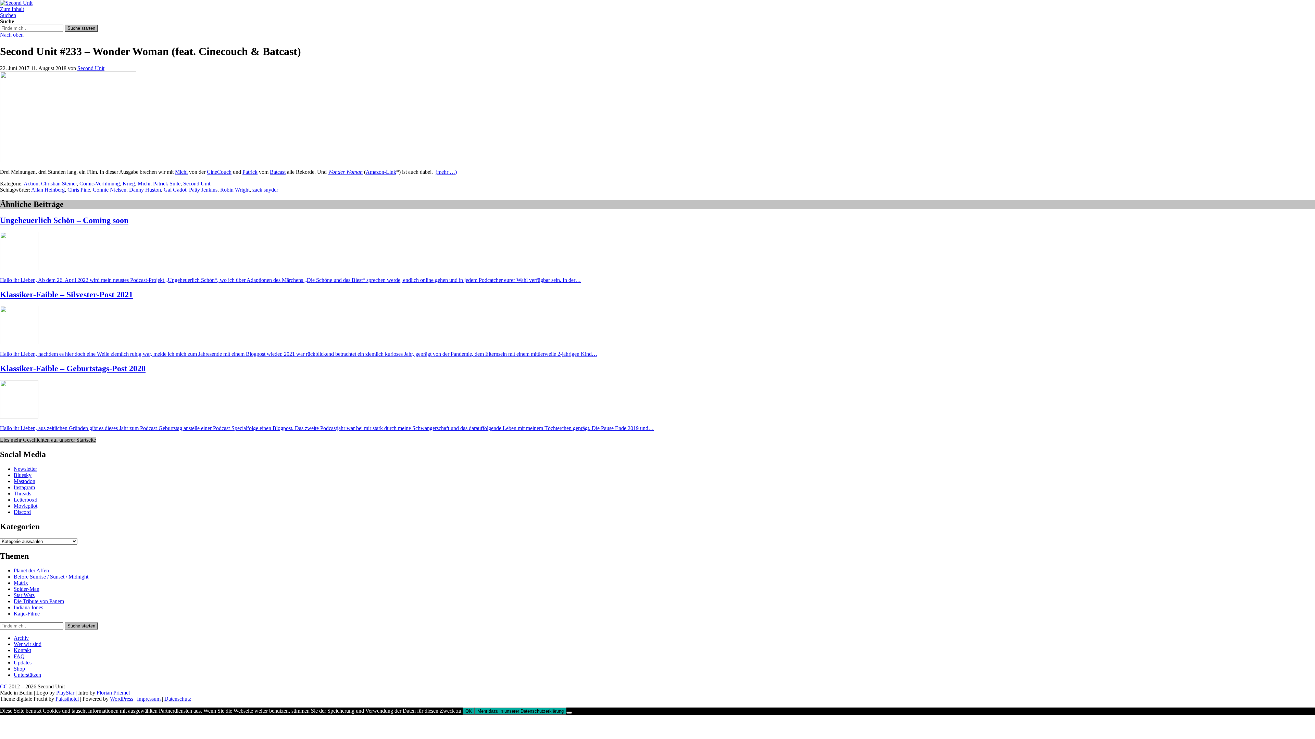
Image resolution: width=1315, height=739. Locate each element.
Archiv (21, 638)
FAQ (19, 656)
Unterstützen (27, 675)
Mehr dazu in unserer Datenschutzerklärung (520, 711)
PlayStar (65, 693)
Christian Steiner (59, 183)
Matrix (21, 583)
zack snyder (265, 190)
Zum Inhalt (12, 9)
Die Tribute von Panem (39, 601)
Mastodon (24, 481)
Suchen (8, 15)
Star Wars (24, 595)
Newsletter (25, 469)
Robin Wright (235, 190)
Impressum (149, 699)
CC (4, 686)
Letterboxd (25, 500)
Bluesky (23, 475)
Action (31, 183)
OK (468, 711)
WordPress (121, 699)
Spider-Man (26, 589)
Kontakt (22, 650)
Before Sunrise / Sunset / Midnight (51, 577)
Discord (22, 512)
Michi (181, 172)
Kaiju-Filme (27, 614)
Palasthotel (67, 699)
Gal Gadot (175, 190)
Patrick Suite (166, 183)
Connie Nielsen (109, 190)
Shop (19, 669)
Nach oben (12, 35)
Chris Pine (78, 190)
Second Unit (90, 68)
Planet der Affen (31, 570)
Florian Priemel (113, 693)
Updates (23, 662)
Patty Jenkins (203, 190)
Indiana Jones (28, 607)
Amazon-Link (381, 172)
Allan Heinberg (48, 190)
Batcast (278, 172)
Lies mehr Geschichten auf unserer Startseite (48, 440)
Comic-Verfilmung (99, 183)
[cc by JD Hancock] (68, 160)
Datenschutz (177, 699)
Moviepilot (25, 506)
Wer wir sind (27, 644)
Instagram (24, 487)
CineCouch (219, 172)
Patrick (250, 172)
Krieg (129, 183)
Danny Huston (145, 190)
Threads (22, 493)
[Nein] (569, 713)
